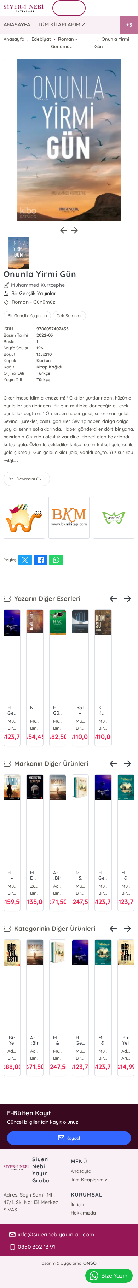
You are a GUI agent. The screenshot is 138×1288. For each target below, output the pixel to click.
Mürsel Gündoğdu (12, 886)
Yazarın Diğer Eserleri (45, 599)
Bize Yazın (114, 1275)
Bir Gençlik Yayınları (27, 315)
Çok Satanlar (69, 315)
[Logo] (24, 8)
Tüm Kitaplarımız (89, 1179)
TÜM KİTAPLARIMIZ (61, 24)
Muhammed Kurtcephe (38, 285)
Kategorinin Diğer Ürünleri (53, 928)
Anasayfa (81, 1171)
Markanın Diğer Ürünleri (49, 764)
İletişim (78, 1204)
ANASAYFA (17, 24)
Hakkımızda (83, 1213)
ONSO (90, 1263)
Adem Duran (57, 886)
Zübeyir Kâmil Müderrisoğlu (34, 886)
